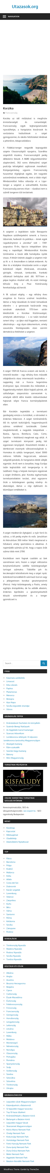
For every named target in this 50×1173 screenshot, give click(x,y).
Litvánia (9, 1029)
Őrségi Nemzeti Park (15, 1133)
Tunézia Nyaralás (14, 959)
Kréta (8, 876)
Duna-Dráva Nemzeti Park (18, 1150)
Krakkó (9, 869)
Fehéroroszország (14, 1004)
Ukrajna (9, 1088)
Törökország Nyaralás (16, 945)
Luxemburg (11, 893)
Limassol (10, 681)
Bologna (10, 699)
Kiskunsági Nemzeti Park (17, 1136)
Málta (8, 1036)
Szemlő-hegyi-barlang (16, 751)
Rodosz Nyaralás (13, 952)
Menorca (10, 695)
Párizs (9, 858)
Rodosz (9, 932)
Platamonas (11, 692)
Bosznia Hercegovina (15, 983)
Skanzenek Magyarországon (19, 1126)
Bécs (8, 907)
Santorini (10, 914)
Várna (9, 911)
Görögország (12, 1015)
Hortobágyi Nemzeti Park (17, 1140)
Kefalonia (10, 921)
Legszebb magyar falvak (17, 1123)
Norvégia (10, 1050)
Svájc (8, 1067)
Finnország (11, 1008)
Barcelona (10, 862)
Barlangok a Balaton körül (18, 1119)
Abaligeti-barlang (14, 744)
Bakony (9, 754)
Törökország (12, 1084)
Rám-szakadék (13, 747)
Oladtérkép (11, 838)
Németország (12, 1046)
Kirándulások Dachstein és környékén (23, 723)
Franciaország (11, 113)
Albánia (9, 973)
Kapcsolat (10, 831)
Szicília (9, 924)
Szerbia (9, 1074)
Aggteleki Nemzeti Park (16, 1157)
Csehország (11, 994)
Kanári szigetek (13, 890)
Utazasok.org (25, 6)
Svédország (11, 1070)
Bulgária (10, 987)
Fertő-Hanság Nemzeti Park (18, 1143)
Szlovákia (10, 1078)
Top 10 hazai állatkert (15, 1112)
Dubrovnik (11, 886)
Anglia (9, 976)
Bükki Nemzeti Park (15, 1154)
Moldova (10, 1039)
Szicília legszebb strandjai (17, 706)
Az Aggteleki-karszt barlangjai (19, 730)
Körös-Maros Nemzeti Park (18, 1129)
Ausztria (10, 980)
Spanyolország (13, 1064)
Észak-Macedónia (14, 997)
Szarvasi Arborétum (15, 733)
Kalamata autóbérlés (15, 678)
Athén (9, 879)
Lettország (11, 1025)
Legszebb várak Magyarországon (21, 1101)
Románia (10, 1060)
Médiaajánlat (12, 835)
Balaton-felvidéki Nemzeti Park (20, 1161)
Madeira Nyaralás (14, 949)
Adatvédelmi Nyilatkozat (17, 842)
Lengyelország (12, 1022)
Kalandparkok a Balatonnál (18, 1105)
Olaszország (11, 1053)
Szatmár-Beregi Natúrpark (18, 726)
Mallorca (10, 872)
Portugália (10, 1057)
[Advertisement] (25, 49)
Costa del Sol (12, 883)
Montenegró (12, 1043)
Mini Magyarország (15, 758)
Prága (8, 865)
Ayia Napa (11, 702)
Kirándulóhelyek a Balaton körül (20, 1115)
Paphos (9, 688)
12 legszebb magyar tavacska (19, 1109)
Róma (9, 918)
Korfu (8, 904)
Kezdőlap (10, 828)
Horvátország (12, 1018)
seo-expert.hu (29, 811)
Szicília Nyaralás (13, 956)
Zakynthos (11, 900)
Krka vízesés (11, 685)
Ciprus (9, 990)
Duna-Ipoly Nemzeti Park (17, 1147)
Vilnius (9, 709)
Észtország (11, 1001)
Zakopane (10, 928)
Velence (9, 897)
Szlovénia (10, 1081)
